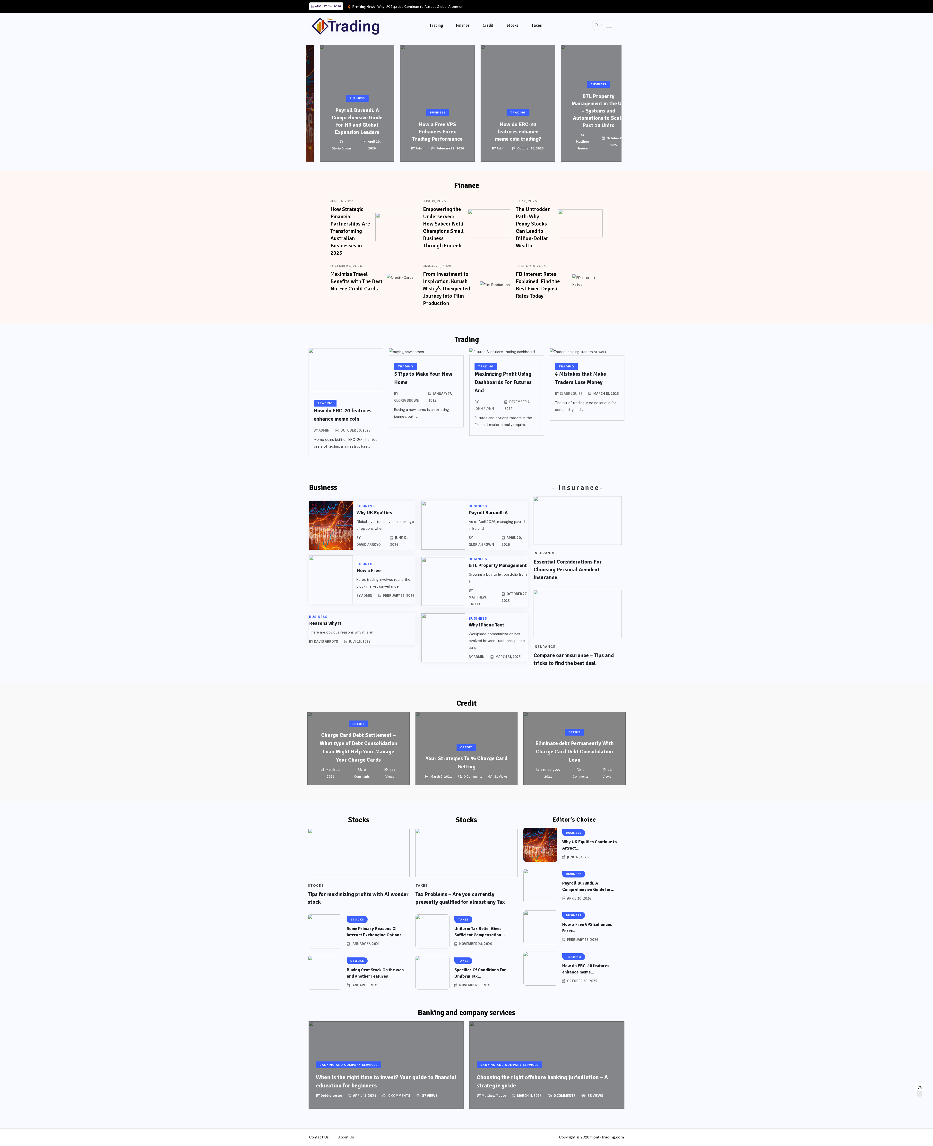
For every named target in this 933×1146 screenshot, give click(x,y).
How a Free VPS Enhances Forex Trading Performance (426, 131)
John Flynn (484, 409)
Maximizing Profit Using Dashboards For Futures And (503, 382)
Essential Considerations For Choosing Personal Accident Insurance (568, 569)
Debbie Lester (331, 1096)
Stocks (512, 25)
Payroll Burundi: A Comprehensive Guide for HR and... (419, 6)
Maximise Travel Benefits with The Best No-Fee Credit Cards (356, 281)
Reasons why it (325, 623)
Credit (488, 25)
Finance (462, 25)
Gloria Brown (330, 148)
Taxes (536, 25)
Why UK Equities (374, 513)
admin (409, 148)
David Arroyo (368, 544)
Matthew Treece (571, 144)
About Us (346, 1137)
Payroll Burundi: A (488, 513)
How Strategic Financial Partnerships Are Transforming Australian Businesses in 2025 (350, 231)
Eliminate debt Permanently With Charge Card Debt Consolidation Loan (574, 751)
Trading (436, 25)
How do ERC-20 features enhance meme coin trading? (507, 131)
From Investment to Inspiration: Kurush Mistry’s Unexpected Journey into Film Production (446, 288)
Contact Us (319, 1137)
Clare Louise (571, 393)
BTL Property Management (498, 565)
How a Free (368, 570)
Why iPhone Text (486, 625)
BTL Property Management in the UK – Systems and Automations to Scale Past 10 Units (587, 111)
